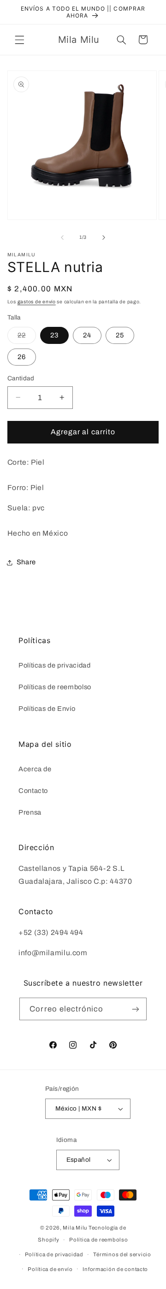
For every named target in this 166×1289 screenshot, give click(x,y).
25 (120, 335)
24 (87, 335)
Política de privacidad (54, 1254)
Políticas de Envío (46, 708)
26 (22, 357)
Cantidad (20, 378)
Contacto (33, 790)
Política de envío (50, 1269)
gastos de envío (37, 301)
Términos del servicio (122, 1254)
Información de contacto (115, 1269)
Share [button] (26, 562)
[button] (19, 39)
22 (27, 337)
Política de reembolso (98, 1239)
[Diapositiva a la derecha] (104, 237)
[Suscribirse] (135, 1009)
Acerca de (35, 769)
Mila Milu (75, 1227)
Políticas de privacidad (54, 665)
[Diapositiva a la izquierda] (62, 237)
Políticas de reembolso (54, 687)
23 (54, 335)
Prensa (30, 812)
